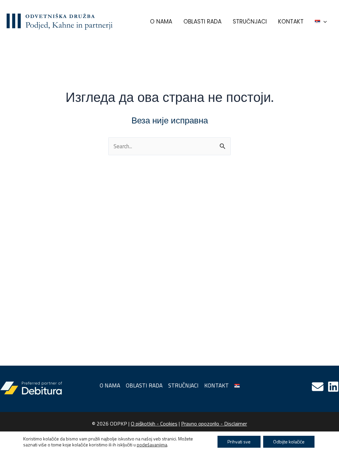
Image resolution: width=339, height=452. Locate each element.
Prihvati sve (239, 441)
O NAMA (161, 21)
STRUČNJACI (250, 21)
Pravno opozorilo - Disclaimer (214, 424)
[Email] (317, 386)
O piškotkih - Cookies (154, 424)
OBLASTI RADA (202, 21)
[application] (323, 21)
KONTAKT (291, 21)
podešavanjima (152, 445)
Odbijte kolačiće (289, 441)
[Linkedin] (333, 386)
